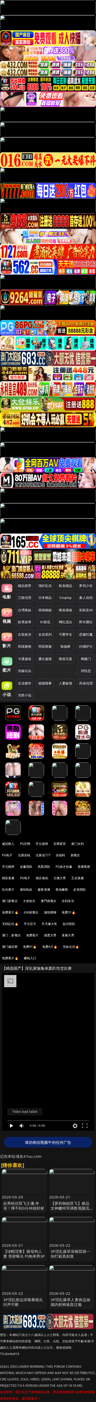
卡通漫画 (24, 659)
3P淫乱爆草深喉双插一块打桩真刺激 (70, 1254)
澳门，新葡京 (11, 935)
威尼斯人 (8, 844)
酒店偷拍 (42, 878)
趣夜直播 (44, 889)
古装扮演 (24, 634)
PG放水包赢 (64, 866)
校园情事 (45, 683)
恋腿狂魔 (86, 634)
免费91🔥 (30, 946)
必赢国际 (26, 866)
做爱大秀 (50, 935)
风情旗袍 (24, 646)
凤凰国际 (44, 866)
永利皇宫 (68, 901)
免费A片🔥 (50, 946)
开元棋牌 (42, 844)
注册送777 (43, 855)
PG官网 (25, 844)
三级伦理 (24, 597)
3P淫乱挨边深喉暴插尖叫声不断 (23, 1302)
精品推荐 (24, 585)
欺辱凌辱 (24, 622)
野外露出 (86, 622)
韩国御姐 (45, 610)
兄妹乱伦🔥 (71, 946)
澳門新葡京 (48, 901)
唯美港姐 (65, 610)
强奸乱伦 (45, 585)
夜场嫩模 (62, 889)
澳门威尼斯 (10, 946)
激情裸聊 (50, 912)
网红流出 (65, 622)
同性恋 (86, 670)
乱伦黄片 (8, 889)
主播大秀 (60, 878)
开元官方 (30, 924)
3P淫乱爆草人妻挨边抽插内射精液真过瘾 (70, 1302)
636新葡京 (31, 912)
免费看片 (32, 935)
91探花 (45, 622)
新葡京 (75, 855)
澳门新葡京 (10, 901)
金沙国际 (68, 924)
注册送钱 (24, 855)
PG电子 (7, 855)
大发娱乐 (29, 901)
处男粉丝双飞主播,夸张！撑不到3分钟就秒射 (24, 1206)
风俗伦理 (86, 683)
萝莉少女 (86, 585)
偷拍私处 (26, 889)
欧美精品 (65, 585)
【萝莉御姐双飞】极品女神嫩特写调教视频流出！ (70, 1208)
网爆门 (86, 659)
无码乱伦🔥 (10, 924)
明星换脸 (45, 646)
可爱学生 (65, 634)
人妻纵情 (65, 683)
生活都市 (24, 683)
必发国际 (79, 889)
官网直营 (60, 844)
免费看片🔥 (10, 912)
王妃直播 (77, 878)
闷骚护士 (86, 646)
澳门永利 (77, 844)
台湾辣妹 (24, 610)
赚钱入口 (30, 958)
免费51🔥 (69, 912)
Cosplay (65, 597)
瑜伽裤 (65, 646)
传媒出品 (24, 670)
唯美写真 (65, 659)
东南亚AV (86, 610)
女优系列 (45, 634)
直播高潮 (84, 866)
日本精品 (45, 597)
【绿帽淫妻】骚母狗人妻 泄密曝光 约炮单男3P (24, 1254)
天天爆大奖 (49, 924)
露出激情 (45, 659)
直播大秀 (68, 935)
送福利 (60, 855)
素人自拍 (86, 597)
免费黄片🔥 (10, 958)
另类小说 (24, 695)
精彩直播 (8, 878)
